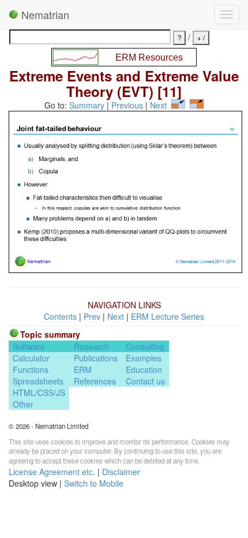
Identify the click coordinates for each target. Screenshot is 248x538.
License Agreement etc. (52, 471)
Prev (92, 316)
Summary (86, 105)
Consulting (145, 346)
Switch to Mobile (93, 483)
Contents (60, 316)
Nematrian (43, 14)
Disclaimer (121, 471)
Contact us (145, 381)
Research (91, 346)
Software (29, 346)
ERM (83, 369)
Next (158, 105)
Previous (127, 105)
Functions (30, 369)
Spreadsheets (38, 381)
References (95, 381)
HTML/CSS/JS (39, 392)
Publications (96, 358)
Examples (143, 358)
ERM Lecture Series (167, 316)
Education (144, 369)
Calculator (31, 358)
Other (23, 404)
